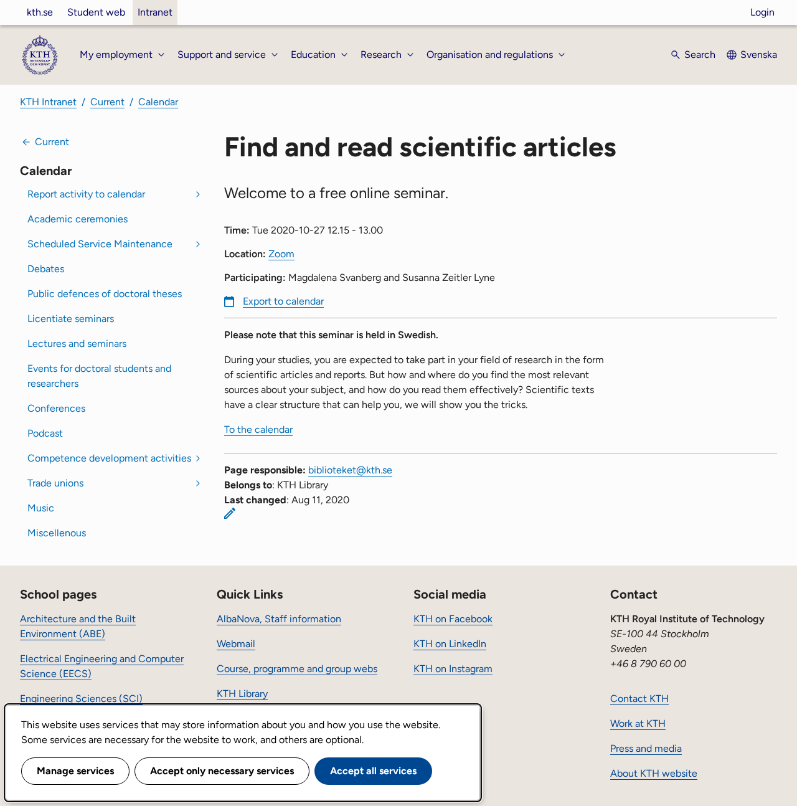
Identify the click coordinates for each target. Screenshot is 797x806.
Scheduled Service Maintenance (99, 244)
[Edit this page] (229, 513)
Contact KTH (639, 698)
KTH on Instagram (453, 669)
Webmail (236, 644)
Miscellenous (56, 533)
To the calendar (258, 429)
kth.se (40, 12)
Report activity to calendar (86, 194)
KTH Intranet (48, 102)
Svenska (758, 54)
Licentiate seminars (70, 319)
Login (762, 12)
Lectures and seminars (76, 343)
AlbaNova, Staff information (279, 619)
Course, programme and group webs (297, 669)
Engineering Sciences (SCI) (81, 698)
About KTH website (653, 773)
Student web (96, 12)
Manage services (75, 771)
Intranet (155, 12)
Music (40, 508)
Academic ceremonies (77, 219)
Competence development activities (109, 458)
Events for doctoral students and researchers (99, 376)
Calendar (158, 102)
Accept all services (373, 771)
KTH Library (242, 693)
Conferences (56, 408)
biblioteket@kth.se (350, 470)
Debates (45, 269)
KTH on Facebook (453, 619)
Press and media (646, 748)
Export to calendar (283, 301)
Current (107, 102)
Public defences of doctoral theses (104, 294)
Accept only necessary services (222, 771)
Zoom (281, 254)
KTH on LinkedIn (449, 644)
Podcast (45, 433)
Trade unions (55, 483)
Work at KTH (638, 723)
